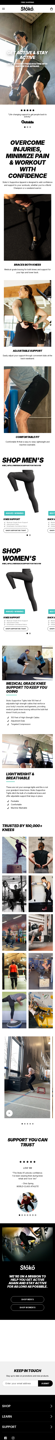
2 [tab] (27, 127)
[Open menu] (6, 9)
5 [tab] (33, 1123)
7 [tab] (35, 1215)
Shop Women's (28, 1307)
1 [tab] (24, 127)
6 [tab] (33, 1215)
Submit (45, 1383)
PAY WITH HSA (27, 2)
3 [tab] (30, 127)
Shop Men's (27, 1299)
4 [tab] (30, 1123)
